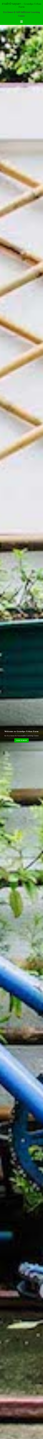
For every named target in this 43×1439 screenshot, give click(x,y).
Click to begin (21, 746)
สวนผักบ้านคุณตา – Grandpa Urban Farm (21, 5)
